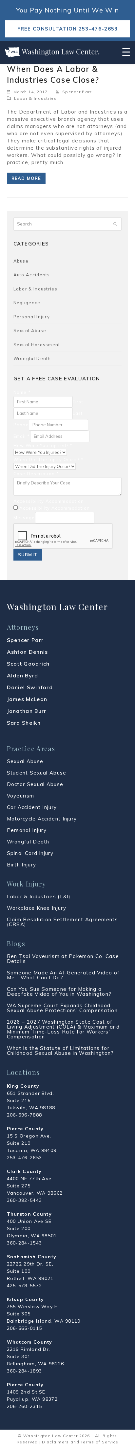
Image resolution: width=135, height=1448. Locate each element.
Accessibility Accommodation (48, 501)
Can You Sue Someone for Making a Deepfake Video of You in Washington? (59, 991)
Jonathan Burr (27, 711)
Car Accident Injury (32, 807)
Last (78, 413)
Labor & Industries (35, 98)
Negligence (27, 302)
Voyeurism (20, 796)
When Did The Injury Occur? (48, 459)
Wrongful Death (32, 358)
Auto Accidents (31, 274)
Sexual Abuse (30, 330)
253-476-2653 (24, 1158)
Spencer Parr (77, 91)
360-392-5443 (24, 1200)
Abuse (21, 261)
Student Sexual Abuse (37, 773)
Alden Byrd (22, 675)
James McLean (27, 699)
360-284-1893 (24, 1371)
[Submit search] (115, 224)
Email (21, 436)
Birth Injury (21, 865)
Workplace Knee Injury (36, 908)
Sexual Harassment (36, 344)
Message (24, 517)
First (78, 401)
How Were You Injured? (43, 445)
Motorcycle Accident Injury (42, 819)
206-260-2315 (24, 1406)
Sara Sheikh (24, 722)
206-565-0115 (24, 1328)
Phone (21, 424)
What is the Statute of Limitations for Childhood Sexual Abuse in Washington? (60, 1050)
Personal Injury (31, 316)
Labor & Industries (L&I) (39, 896)
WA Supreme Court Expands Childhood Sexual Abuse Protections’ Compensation (62, 1007)
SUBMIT (28, 554)
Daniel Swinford (30, 687)
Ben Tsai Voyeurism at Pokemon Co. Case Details (63, 958)
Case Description (36, 473)
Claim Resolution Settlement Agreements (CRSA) (62, 921)
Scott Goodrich (28, 663)
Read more (26, 178)
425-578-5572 (24, 1285)
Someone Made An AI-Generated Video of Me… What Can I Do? (63, 975)
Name (22, 392)
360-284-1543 (24, 1243)
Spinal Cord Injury (30, 853)
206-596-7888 (24, 1115)
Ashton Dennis (27, 652)
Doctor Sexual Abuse (35, 784)
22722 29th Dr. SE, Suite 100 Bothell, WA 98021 (30, 1271)
